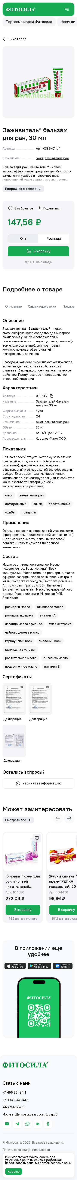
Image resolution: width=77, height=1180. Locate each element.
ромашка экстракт (19, 615)
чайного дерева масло (22, 632)
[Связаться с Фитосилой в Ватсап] (27, 1124)
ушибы (10, 512)
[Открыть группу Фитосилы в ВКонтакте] (37, 1124)
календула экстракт (20, 649)
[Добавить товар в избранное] (37, 838)
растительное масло (21, 658)
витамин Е (51, 666)
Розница (54, 238)
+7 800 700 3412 (15, 1100)
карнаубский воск (18, 641)
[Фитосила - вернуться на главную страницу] (21, 9)
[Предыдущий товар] (58, 818)
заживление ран (57, 158)
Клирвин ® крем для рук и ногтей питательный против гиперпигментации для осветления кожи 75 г (23, 881)
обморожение (16, 504)
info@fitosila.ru (13, 1107)
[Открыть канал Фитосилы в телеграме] (17, 1124)
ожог (39, 158)
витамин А (48, 615)
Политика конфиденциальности (26, 1150)
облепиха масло (56, 658)
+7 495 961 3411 (14, 1092)
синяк (37, 504)
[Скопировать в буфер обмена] (58, 148)
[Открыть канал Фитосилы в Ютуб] (7, 1124)
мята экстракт (60, 624)
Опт (23, 238)
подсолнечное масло (21, 666)
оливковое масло (50, 607)
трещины (29, 512)
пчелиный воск (50, 641)
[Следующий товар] (69, 818)
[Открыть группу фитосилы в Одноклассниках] (48, 1124)
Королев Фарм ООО (51, 438)
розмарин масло (17, 607)
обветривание (59, 504)
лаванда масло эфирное (23, 624)
